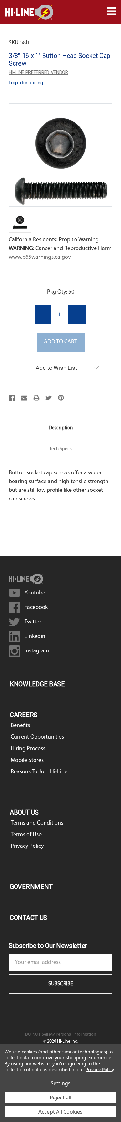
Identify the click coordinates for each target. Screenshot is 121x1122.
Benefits (20, 726)
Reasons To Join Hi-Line (39, 772)
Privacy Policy (27, 846)
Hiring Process (28, 749)
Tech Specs (60, 449)
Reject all (60, 1097)
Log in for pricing (26, 83)
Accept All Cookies (60, 1111)
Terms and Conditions (37, 823)
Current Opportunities (37, 737)
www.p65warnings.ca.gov (40, 257)
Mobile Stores (27, 760)
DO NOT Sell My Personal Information (60, 1034)
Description (61, 428)
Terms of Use (26, 835)
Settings (61, 1083)
